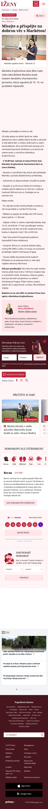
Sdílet (39, 16)
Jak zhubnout (11, 707)
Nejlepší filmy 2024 (23, 707)
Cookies (9, 767)
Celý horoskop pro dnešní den (20, 503)
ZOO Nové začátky (25, 712)
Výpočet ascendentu (33, 721)
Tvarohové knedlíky (17, 724)
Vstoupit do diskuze (15, 374)
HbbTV (8, 757)
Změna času (23, 709)
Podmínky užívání (13, 761)
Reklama (9, 753)
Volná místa (10, 749)
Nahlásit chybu (11, 777)
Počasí (37, 709)
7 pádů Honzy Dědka (14, 715)
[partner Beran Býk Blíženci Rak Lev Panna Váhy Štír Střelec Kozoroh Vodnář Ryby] (33, 569)
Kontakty (27, 757)
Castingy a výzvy (30, 753)
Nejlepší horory (36, 707)
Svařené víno (36, 715)
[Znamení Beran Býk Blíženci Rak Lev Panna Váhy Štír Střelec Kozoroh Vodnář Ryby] (25, 357)
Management (29, 745)
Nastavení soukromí (32, 777)
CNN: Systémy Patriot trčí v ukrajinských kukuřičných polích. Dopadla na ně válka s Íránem (23, 653)
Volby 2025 (26, 715)
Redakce (27, 771)
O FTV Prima (10, 745)
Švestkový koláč (24, 726)
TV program (13, 709)
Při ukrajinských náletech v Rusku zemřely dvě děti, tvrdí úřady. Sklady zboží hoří (23, 677)
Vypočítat (24, 578)
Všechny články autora (27, 311)
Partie (31, 709)
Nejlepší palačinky (31, 724)
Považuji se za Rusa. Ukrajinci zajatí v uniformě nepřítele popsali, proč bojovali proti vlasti (21, 665)
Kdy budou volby (11, 712)
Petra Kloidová (8, 21)
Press (26, 749)
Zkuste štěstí (23, 533)
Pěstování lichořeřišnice (16, 721)
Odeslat (39, 357)
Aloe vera (33, 718)
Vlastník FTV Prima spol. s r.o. (13, 772)
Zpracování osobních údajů (30, 762)
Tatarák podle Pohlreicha (20, 718)
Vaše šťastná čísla (35, 517)
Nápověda (28, 767)
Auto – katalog (37, 712)
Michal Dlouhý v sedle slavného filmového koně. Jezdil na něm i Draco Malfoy (20, 430)
